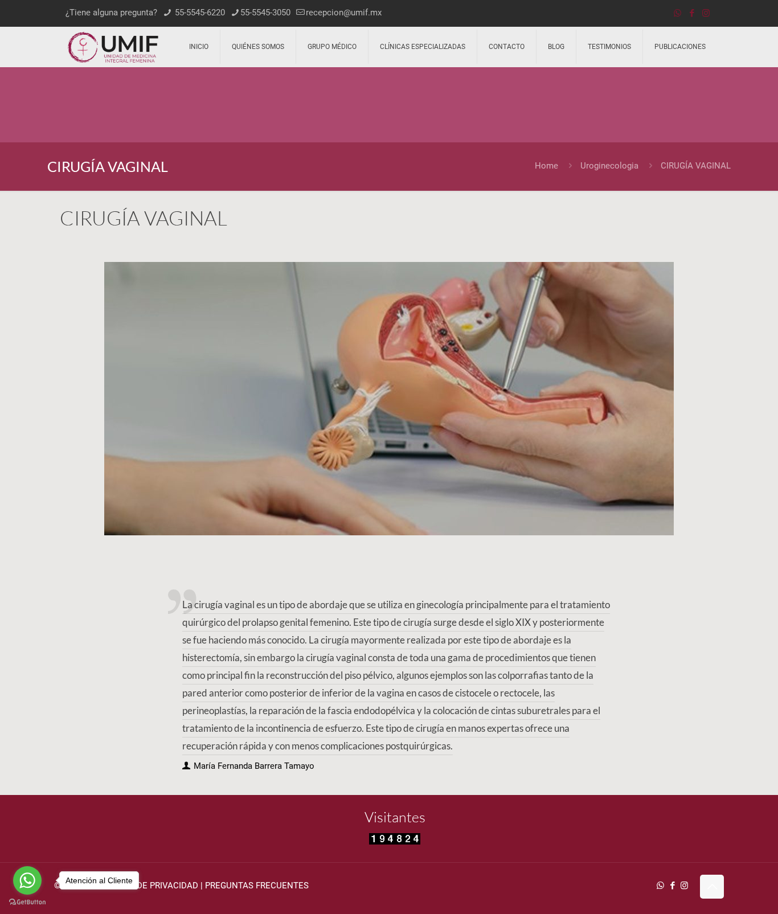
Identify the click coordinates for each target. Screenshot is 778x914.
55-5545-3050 (265, 12)
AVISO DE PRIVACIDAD (154, 885)
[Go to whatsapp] (27, 880)
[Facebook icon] (691, 13)
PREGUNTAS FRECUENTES (257, 885)
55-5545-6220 (199, 12)
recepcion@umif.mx (344, 12)
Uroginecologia (609, 166)
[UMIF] (113, 47)
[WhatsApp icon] (677, 13)
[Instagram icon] (706, 13)
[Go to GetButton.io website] (27, 902)
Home (546, 166)
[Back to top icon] (712, 887)
